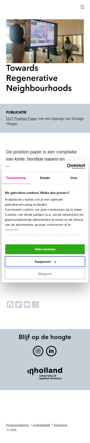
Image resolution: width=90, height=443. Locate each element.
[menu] (82, 7)
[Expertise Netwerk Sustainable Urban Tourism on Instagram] (38, 351)
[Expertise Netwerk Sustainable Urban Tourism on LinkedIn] (51, 351)
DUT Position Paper (21, 119)
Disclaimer (61, 425)
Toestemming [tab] (16, 178)
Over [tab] (73, 178)
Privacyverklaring (17, 425)
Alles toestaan (45, 249)
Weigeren (45, 274)
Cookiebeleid (41, 425)
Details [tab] (45, 178)
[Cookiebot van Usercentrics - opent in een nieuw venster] (67, 166)
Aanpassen (43, 261)
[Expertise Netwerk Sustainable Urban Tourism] (44, 9)
